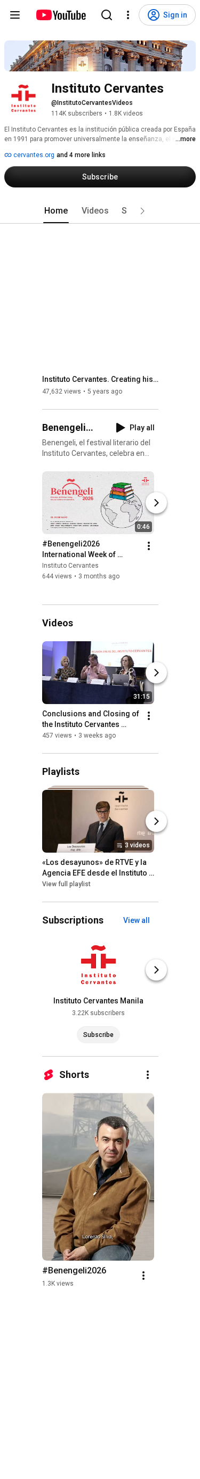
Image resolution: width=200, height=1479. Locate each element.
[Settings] (128, 15)
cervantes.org (33, 155)
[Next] (156, 502)
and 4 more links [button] (81, 155)
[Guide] (15, 15)
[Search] (106, 15)
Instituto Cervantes (70, 565)
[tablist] (100, 211)
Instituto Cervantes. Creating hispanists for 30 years (100, 379)
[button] (142, 211)
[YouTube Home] (60, 15)
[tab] (56, 211)
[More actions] (148, 546)
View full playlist (66, 884)
